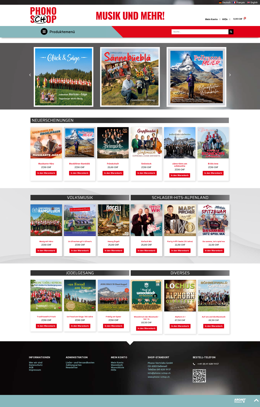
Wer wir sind (35, 362)
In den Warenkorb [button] (46, 173)
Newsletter (72, 367)
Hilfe (224, 19)
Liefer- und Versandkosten (80, 362)
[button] (30, 75)
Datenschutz (36, 365)
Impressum (35, 370)
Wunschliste (117, 367)
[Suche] (230, 31)
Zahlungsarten (74, 365)
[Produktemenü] (44, 31)
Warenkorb (117, 365)
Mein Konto (211, 19)
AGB (31, 367)
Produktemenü (62, 32)
